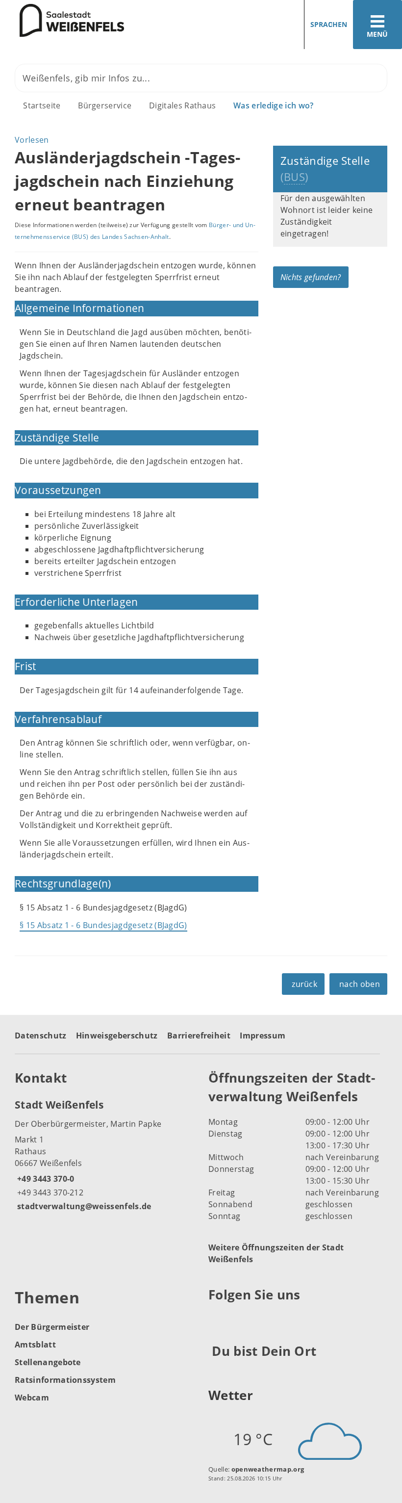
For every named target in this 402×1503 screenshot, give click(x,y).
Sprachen (328, 24)
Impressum (262, 1035)
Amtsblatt (35, 1344)
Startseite (41, 105)
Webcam (32, 1397)
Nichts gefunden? (310, 277)
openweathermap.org (267, 1469)
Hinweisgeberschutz (117, 1035)
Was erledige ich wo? (273, 105)
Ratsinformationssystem (65, 1379)
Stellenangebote (48, 1362)
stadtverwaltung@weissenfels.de (83, 1206)
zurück (304, 984)
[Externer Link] (217, 1319)
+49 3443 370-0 (44, 1178)
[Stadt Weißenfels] (104, 1154)
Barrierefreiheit (198, 1035)
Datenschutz (41, 1035)
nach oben (359, 984)
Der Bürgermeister (52, 1327)
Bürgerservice (104, 105)
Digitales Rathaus (182, 105)
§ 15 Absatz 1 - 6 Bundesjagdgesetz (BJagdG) (103, 925)
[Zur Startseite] (62, 20)
